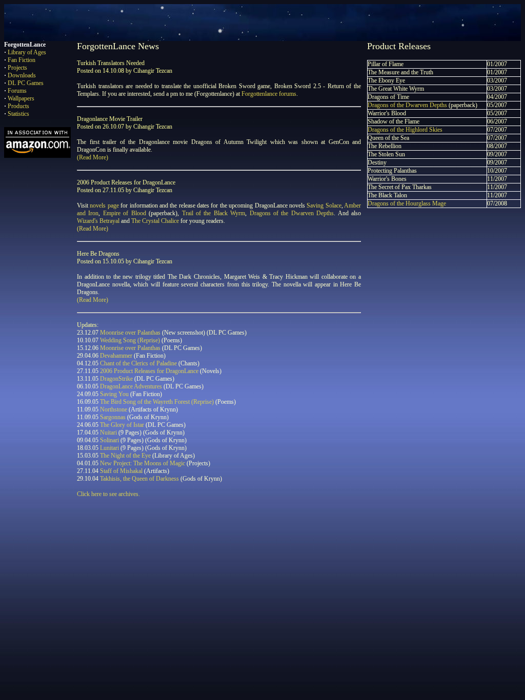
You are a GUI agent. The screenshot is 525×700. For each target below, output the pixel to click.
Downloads (22, 75)
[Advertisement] (190, 529)
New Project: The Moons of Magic (142, 463)
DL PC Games (26, 83)
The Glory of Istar (122, 424)
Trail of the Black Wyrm (214, 213)
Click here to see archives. (108, 494)
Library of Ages (27, 52)
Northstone (113, 409)
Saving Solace (324, 205)
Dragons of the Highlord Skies (405, 129)
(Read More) (92, 157)
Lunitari (109, 447)
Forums (17, 90)
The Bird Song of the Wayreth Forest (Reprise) (157, 401)
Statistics (18, 113)
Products (18, 106)
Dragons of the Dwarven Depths (292, 213)
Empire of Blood (124, 213)
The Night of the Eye (125, 455)
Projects (17, 67)
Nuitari (108, 432)
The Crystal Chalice (155, 220)
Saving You (114, 394)
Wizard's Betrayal (98, 220)
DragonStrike (116, 378)
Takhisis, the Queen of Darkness (139, 478)
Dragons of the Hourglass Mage (407, 203)
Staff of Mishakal (121, 471)
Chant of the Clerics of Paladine (138, 363)
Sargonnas (113, 417)
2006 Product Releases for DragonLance (149, 371)
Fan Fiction (21, 60)
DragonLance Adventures (131, 386)
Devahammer (116, 355)
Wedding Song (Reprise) (130, 340)
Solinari (109, 440)
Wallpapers (21, 98)
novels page (104, 205)
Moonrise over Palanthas (130, 332)
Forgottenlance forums (268, 93)
